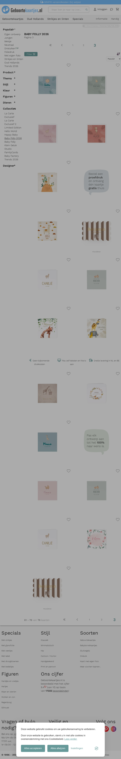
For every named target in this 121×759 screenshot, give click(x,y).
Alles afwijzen (58, 748)
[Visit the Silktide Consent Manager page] (96, 748)
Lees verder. (70, 739)
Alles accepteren (33, 748)
